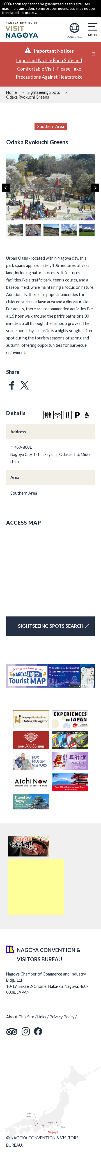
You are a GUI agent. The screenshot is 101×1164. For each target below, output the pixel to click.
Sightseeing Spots (43, 92)
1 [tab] (38, 216)
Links (41, 1016)
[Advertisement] (36, 887)
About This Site (20, 1016)
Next (95, 188)
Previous (6, 188)
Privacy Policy (61, 1016)
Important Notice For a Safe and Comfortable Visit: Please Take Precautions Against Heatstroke (49, 69)
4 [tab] (52, 216)
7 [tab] (67, 216)
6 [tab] (62, 216)
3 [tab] (47, 216)
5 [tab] (57, 216)
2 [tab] (42, 216)
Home (11, 92)
